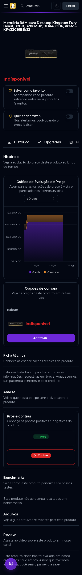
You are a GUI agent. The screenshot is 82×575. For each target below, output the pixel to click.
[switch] (69, 91)
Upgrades (52, 142)
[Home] (13, 6)
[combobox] (41, 198)
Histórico (21, 142)
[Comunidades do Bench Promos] (11, 564)
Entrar (70, 6)
